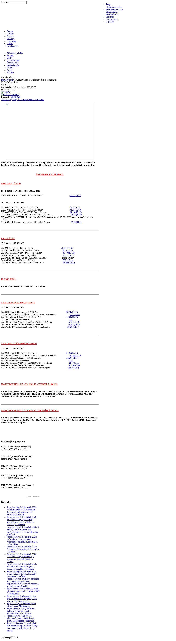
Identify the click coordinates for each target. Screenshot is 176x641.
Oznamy (10, 43)
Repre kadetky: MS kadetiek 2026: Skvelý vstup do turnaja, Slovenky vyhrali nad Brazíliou (22, 574)
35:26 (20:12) (69, 263)
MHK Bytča (16, 97)
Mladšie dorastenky (114, 9)
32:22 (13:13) (75, 195)
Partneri (10, 55)
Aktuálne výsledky (15, 53)
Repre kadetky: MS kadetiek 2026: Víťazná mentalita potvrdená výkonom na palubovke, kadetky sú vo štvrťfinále (22, 540)
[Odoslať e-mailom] (10, 94)
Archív (10, 70)
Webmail (10, 72)
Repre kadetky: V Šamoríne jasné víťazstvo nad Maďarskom (21, 604)
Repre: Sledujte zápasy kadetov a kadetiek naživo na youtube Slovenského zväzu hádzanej (21, 611)
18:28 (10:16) (76, 215)
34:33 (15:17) (68, 255)
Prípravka (110, 17)
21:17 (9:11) (74, 363)
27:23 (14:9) (75, 314)
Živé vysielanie (13, 60)
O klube (10, 34)
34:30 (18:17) (72, 317)
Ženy (108, 4)
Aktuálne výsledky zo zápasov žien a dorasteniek (22, 99)
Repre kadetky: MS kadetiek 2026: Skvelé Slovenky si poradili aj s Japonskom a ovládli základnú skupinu (22, 558)
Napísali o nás (13, 65)
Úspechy (110, 22)
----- (70, 319)
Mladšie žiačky (112, 14)
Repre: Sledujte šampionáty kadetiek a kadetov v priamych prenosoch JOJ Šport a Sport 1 (23, 591)
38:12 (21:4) (67, 250)
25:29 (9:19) (74, 207)
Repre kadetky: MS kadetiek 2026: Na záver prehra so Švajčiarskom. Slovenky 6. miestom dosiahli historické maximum (22, 511)
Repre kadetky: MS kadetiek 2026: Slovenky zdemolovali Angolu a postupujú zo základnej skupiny (22, 566)
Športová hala (13, 63)
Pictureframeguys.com (33, 496)
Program (10, 36)
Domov (10, 31)
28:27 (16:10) (74, 324)
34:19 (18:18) (76, 212)
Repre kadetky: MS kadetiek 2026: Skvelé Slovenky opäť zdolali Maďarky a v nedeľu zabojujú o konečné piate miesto (22, 521)
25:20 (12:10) (67, 248)
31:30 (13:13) (75, 355)
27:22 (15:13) (67, 260)
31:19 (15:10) (69, 253)
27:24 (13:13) (72, 312)
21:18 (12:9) (73, 368)
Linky (9, 58)
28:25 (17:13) (72, 353)
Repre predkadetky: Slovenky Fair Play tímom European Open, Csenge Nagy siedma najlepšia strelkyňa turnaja (22, 627)
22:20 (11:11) (76, 222)
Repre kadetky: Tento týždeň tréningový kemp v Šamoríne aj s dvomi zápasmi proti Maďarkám (21, 618)
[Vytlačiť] (5, 92)
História (10, 68)
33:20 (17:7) (74, 365)
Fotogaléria (11, 41)
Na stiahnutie (12, 46)
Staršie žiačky (112, 12)
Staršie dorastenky (114, 7)
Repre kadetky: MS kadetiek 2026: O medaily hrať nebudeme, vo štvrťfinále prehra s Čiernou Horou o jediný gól (23, 531)
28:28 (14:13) (72, 358)
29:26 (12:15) (73, 327)
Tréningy (10, 38)
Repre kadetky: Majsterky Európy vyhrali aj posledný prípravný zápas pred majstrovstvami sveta (22, 598)
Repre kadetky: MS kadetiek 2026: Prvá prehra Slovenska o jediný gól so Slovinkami (23, 549)
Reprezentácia (112, 19)
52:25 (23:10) (74, 322)
